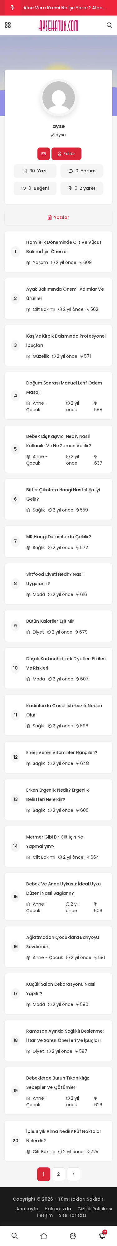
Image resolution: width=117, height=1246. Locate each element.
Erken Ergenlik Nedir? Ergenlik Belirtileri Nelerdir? (57, 795)
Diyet (38, 632)
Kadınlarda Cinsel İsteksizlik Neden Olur (64, 710)
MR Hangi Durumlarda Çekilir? (58, 537)
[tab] (58, 217)
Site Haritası (72, 1215)
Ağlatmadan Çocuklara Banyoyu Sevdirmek (62, 942)
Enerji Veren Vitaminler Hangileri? (61, 752)
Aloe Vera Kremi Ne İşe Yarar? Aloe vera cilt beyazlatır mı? (62, 10)
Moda (38, 594)
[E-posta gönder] (43, 154)
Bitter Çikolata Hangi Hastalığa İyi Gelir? (63, 494)
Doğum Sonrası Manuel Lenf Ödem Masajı (64, 387)
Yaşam (40, 262)
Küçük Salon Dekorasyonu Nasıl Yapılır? (60, 989)
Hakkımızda (58, 1209)
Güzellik (40, 356)
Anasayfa (27, 1209)
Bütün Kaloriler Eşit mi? (50, 621)
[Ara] (14, 1236)
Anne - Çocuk (37, 406)
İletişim (45, 1215)
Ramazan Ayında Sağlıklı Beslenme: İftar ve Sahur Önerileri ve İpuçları (64, 1036)
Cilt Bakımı (43, 309)
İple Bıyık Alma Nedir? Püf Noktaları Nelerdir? (64, 1136)
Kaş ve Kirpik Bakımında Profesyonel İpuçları (66, 340)
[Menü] (8, 25)
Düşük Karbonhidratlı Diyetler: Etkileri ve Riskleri (65, 663)
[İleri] (73, 1174)
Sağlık (38, 510)
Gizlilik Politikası (94, 1209)
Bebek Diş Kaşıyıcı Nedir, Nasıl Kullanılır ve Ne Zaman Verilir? (58, 441)
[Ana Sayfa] (44, 1236)
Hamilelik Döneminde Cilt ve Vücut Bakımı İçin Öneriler (63, 247)
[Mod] (73, 1236)
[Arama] (109, 25)
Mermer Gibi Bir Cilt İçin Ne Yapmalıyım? (54, 841)
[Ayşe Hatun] (58, 25)
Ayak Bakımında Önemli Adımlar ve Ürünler (65, 294)
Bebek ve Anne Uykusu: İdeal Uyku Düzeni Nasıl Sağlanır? (63, 888)
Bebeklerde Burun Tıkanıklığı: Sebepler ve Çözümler (57, 1082)
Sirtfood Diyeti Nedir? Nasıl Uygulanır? (55, 579)
